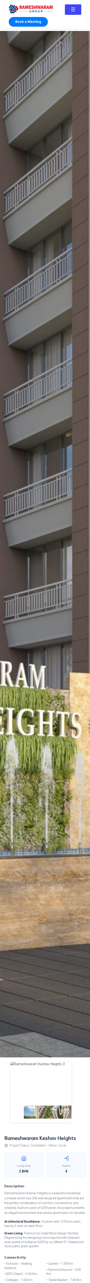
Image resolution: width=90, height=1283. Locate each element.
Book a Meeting (28, 22)
